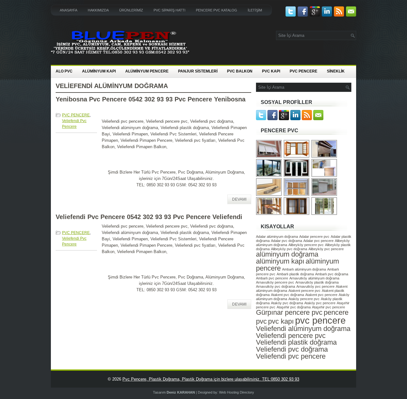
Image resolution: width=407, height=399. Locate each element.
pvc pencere (320, 320)
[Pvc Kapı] (324, 214)
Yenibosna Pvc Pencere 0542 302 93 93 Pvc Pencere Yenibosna (150, 99)
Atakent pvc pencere (321, 295)
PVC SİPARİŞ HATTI (169, 10)
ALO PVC (64, 71)
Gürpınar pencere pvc (289, 312)
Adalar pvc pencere (318, 241)
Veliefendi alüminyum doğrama (303, 329)
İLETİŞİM (255, 10)
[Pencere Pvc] (297, 214)
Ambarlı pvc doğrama (331, 274)
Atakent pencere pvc (304, 290)
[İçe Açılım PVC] (269, 195)
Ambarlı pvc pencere (272, 278)
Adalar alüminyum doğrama (277, 236)
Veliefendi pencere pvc (291, 336)
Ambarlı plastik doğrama (295, 274)
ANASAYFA (68, 10)
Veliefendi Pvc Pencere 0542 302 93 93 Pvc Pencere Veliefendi (149, 216)
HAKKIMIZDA (98, 10)
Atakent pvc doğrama (287, 295)
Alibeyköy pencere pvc (306, 245)
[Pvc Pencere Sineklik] (297, 195)
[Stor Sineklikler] (297, 157)
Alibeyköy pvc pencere (326, 249)
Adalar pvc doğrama (286, 241)
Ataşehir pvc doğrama (294, 307)
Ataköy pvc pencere (319, 303)
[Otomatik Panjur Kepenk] (324, 195)
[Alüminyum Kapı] (269, 176)
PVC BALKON (239, 71)
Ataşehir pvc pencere (328, 307)
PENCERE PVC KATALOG (216, 10)
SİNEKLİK (336, 71)
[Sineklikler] (269, 214)
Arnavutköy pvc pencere (315, 286)
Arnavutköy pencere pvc (275, 282)
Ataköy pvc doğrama (287, 303)
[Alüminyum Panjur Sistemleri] (324, 157)
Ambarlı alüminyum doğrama (304, 269)
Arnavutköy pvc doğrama (275, 286)
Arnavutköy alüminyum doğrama (314, 278)
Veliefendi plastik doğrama (296, 342)
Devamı (239, 199)
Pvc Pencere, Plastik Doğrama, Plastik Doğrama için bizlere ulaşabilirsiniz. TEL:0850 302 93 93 (210, 379)
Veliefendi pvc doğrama (292, 349)
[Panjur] (269, 157)
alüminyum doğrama (287, 254)
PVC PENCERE (303, 71)
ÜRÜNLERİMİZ (131, 10)
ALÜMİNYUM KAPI (99, 71)
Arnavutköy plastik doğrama (317, 282)
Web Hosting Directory (236, 392)
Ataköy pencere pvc (304, 299)
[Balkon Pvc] (297, 176)
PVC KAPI (271, 71)
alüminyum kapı (280, 261)
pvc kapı (281, 321)
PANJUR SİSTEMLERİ (197, 71)
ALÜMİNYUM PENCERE (147, 71)
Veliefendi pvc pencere (291, 356)
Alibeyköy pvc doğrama (289, 249)
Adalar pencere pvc (314, 236)
